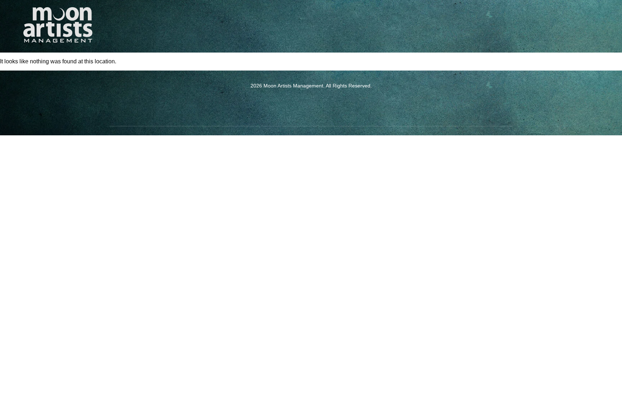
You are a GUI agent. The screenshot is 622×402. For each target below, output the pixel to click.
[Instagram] (321, 104)
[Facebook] (301, 104)
